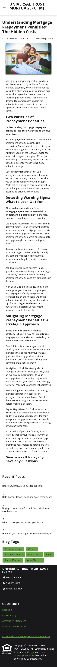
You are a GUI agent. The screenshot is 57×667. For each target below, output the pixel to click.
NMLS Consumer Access (15, 626)
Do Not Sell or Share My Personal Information (26, 636)
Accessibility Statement (14, 620)
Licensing (7, 609)
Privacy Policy (9, 615)
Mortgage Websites (24, 655)
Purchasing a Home (44, 38)
